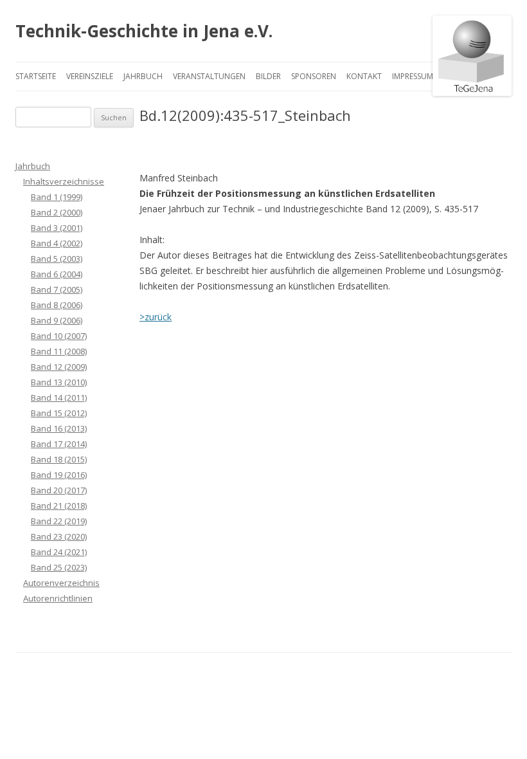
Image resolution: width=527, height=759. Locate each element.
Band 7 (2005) (56, 289)
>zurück (155, 317)
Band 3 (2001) (56, 227)
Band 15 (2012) (59, 413)
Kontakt (364, 76)
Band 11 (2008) (59, 351)
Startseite (35, 76)
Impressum (412, 76)
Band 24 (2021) (59, 552)
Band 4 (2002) (56, 243)
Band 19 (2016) (59, 474)
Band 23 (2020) (59, 536)
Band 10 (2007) (59, 336)
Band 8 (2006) (56, 305)
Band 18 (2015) (59, 459)
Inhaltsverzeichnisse (63, 181)
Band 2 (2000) (56, 212)
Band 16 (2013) (59, 428)
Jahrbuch (143, 76)
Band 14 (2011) (59, 397)
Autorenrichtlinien (58, 598)
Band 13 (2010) (59, 382)
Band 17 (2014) (59, 444)
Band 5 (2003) (56, 258)
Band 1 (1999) (56, 197)
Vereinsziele (89, 76)
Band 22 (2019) (59, 521)
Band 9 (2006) (56, 320)
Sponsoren (313, 76)
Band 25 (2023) (59, 567)
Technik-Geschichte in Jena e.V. (143, 30)
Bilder (268, 76)
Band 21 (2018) (59, 505)
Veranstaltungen (209, 76)
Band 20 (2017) (59, 490)
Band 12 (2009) (59, 366)
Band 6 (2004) (56, 274)
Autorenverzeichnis (61, 583)
